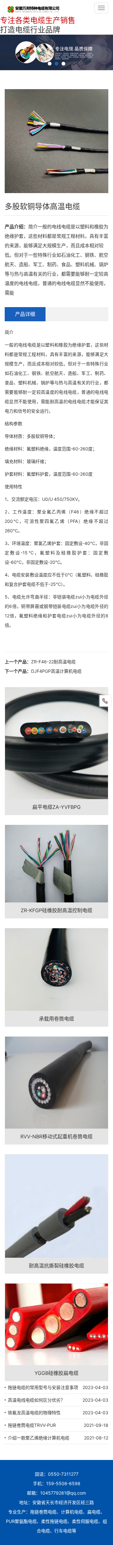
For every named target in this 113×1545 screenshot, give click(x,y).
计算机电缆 (72, 1511)
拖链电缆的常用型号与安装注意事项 (43, 1387)
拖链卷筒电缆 (43, 1511)
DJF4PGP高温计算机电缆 (56, 671)
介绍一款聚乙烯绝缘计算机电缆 (38, 1437)
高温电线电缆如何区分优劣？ (36, 1400)
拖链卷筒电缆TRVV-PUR (32, 1425)
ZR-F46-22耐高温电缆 (53, 661)
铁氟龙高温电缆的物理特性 (34, 1412)
